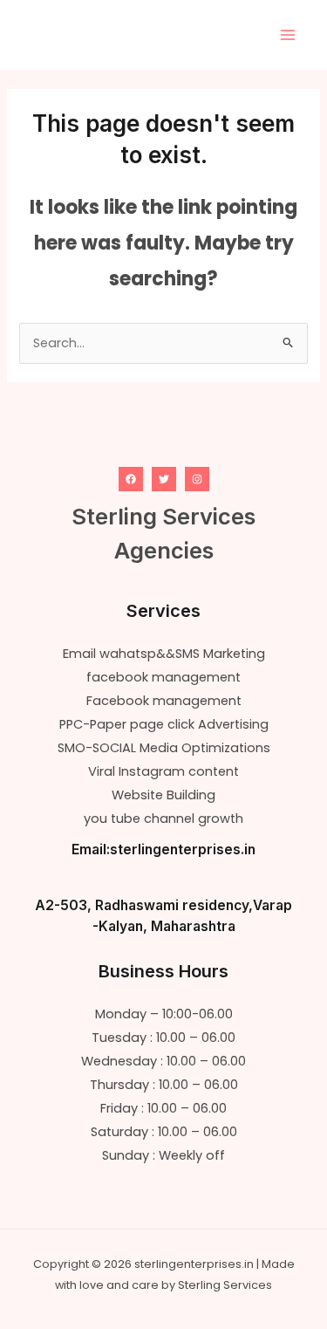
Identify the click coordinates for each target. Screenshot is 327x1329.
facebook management (163, 677)
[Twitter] (164, 479)
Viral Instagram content (163, 771)
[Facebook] (131, 479)
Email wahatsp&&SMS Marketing (164, 653)
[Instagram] (197, 479)
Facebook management (164, 700)
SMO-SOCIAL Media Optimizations (164, 748)
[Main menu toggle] (287, 35)
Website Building (163, 795)
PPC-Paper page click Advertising (164, 724)
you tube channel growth (163, 818)
